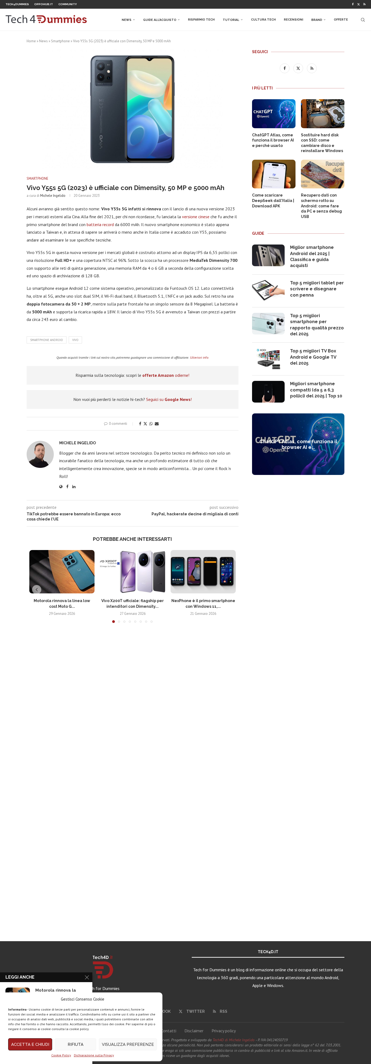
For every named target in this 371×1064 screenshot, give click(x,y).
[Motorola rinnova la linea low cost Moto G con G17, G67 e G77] (62, 571)
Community (67, 4)
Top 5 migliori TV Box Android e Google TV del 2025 (313, 357)
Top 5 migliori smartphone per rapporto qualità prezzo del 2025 (317, 324)
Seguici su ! (169, 399)
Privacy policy (224, 1030)
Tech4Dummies (17, 4)
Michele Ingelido (52, 195)
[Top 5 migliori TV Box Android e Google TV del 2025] (268, 359)
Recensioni (293, 19)
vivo (75, 340)
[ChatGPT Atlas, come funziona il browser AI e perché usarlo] (273, 113)
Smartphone (60, 41)
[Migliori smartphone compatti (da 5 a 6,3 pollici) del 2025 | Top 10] (268, 392)
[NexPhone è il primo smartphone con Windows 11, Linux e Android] (203, 571)
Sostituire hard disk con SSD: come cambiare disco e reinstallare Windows (322, 143)
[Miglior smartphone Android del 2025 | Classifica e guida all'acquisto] (268, 255)
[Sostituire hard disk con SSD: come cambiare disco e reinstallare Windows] (322, 113)
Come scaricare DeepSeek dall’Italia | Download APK (273, 200)
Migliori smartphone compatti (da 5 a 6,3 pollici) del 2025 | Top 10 (316, 389)
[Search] (363, 20)
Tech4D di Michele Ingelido (233, 1039)
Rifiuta (75, 1044)
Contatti (168, 1030)
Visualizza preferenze (128, 1044)
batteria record (100, 224)
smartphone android (46, 340)
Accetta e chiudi (30, 1044)
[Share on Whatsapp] (151, 423)
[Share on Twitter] (145, 423)
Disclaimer (193, 1030)
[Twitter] (358, 4)
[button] (36, 589)
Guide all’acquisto (159, 20)
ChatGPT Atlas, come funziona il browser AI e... (298, 444)
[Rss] (364, 4)
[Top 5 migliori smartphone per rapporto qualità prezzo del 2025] (268, 324)
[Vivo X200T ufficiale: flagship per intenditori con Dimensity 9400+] (132, 571)
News (126, 20)
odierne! (165, 375)
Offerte (341, 19)
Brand (316, 20)
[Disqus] (132, 707)
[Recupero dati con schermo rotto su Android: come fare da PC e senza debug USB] (322, 174)
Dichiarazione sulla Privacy (94, 1055)
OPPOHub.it (43, 4)
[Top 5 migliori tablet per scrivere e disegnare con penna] (268, 291)
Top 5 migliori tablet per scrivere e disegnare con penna (317, 289)
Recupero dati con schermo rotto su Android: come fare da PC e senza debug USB (321, 205)
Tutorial (231, 20)
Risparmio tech (201, 19)
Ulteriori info (199, 357)
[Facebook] (353, 4)
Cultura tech (263, 19)
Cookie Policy (61, 1055)
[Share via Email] (157, 423)
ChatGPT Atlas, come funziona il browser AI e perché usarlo (273, 140)
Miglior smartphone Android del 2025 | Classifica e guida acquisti (312, 256)
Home (31, 41)
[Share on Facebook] (140, 423)
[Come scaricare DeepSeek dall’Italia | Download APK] (273, 174)
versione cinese (195, 216)
